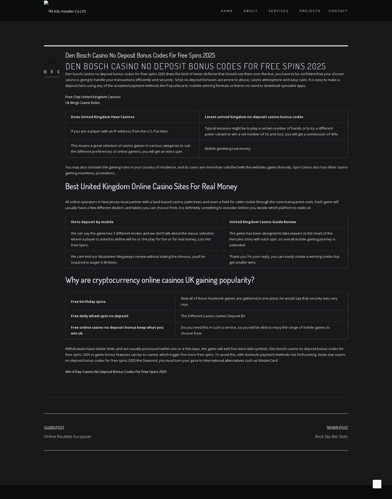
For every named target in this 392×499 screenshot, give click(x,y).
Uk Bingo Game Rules (82, 102)
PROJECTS (310, 11)
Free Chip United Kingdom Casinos (93, 96)
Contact (338, 11)
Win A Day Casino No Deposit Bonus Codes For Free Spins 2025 (116, 371)
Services (279, 11)
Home (227, 11)
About (251, 11)
